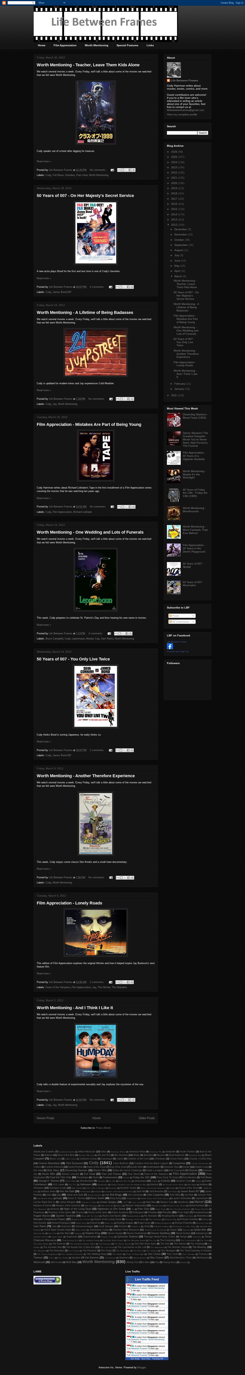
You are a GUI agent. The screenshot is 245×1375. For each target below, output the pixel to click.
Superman (71, 1236)
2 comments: (97, 750)
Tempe (183, 1236)
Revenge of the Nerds (135, 1219)
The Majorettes (157, 1247)
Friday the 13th (141, 1177)
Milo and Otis (107, 1206)
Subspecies (202, 1233)
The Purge (106, 1250)
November (181, 234)
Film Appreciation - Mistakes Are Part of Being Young (89, 424)
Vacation (76, 1257)
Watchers (124, 1257)
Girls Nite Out (125, 1181)
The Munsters (39, 1251)
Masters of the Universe (68, 1205)
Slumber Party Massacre (126, 1229)
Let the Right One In (44, 1202)
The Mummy (199, 1247)
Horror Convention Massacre (153, 1188)
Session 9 (135, 1226)
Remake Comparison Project (49, 1219)
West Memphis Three (181, 1257)
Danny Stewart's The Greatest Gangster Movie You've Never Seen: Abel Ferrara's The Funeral (195, 439)
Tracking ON (157, 1359)
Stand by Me (39, 1233)
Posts (175, 615)
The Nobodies (119, 987)
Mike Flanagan (91, 1206)
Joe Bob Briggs (113, 1194)
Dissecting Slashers (76, 1170)
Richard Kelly (170, 1219)
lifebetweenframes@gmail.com (185, 110)
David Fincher (75, 1167)
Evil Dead (89, 1173)
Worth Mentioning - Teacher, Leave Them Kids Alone (88, 64)
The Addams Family (90, 1240)
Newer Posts (45, 1118)
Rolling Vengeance (163, 1223)
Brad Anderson (177, 1155)
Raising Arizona (134, 1216)
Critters (37, 1167)
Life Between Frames (184, 80)
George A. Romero (49, 1180)
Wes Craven (157, 1257)
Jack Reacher (156, 1191)
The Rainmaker (123, 1251)
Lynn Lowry (137, 1202)
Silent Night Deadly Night (57, 1229)
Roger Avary (144, 1223)
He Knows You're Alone (173, 1185)
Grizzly (198, 1181)
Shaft (146, 1226)
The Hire (165, 1243)
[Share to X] (126, 170)
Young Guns (169, 1262)
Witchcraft (39, 1262)
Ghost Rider (70, 1181)
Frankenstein (110, 1177)
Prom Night (183, 1212)
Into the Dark (67, 1191)
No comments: (98, 170)
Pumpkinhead (200, 1212)
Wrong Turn (133, 1262)
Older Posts (147, 1118)
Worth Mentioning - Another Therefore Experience (86, 775)
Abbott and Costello (43, 1151)
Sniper (173, 1229)
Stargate (78, 1233)
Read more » (44, 161)
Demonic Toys (171, 1167)
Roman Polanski (183, 1223)
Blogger (141, 1367)
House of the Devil (188, 1188)
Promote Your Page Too (178, 651)
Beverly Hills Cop (86, 1155)
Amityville (171, 1151)
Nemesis (55, 1209)
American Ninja (137, 1151)
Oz (132, 1209)
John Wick (175, 1195)
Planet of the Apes (97, 1212)
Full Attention (189, 1177)
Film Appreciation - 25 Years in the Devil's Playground (194, 548)
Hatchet (154, 1184)
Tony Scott (172, 1254)
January (179, 388)
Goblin (154, 1181)
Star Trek (52, 1233)
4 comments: (96, 633)
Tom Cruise (154, 1254)
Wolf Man (71, 1262)
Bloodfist (148, 1155)
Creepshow (179, 1163)
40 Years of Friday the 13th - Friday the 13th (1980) (195, 493)
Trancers (203, 1254)
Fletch (95, 1177)
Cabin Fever (70, 1159)
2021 (174, 177)
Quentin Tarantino (66, 1215)
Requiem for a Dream (81, 1219)
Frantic (126, 1177)
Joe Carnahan (135, 1195)
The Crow (204, 1240)
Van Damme (92, 1257)
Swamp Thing (107, 1237)
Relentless (202, 1216)
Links (150, 45)
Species (186, 1230)
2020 (174, 183)
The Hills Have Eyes (145, 1243)
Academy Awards (66, 1152)
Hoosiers (113, 1188)
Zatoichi (183, 1262)
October (179, 239)
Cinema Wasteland (49, 1163)
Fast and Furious (111, 1173)
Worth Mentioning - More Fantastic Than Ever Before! (195, 530)
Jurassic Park (205, 1195)
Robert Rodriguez (61, 1223)
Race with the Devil (90, 1216)
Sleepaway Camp (99, 1229)
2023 (174, 167)
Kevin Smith (97, 1198)
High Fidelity (77, 1188)
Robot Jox (108, 1223)
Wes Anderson (139, 1258)
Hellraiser (38, 1188)
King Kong (115, 1198)
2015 (174, 209)
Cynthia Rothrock (54, 1167)
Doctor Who (100, 1170)
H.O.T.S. (72, 1185)
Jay (54, 404)
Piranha (80, 1212)
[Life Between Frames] (170, 648)
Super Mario (56, 1237)
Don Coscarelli (177, 1170)
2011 (174, 395)
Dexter (186, 1167)
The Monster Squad (177, 1247)
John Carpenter (155, 1194)
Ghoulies (70, 175)
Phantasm (38, 1212)
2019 (174, 188)
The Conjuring (167, 1240)
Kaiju (59, 1198)
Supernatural (90, 1236)
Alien (103, 1151)
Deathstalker (153, 1167)
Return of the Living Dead (107, 1219)
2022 (174, 172)
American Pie (156, 1152)
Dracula (193, 1170)
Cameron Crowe (88, 1158)
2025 (174, 156)
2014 (174, 214)
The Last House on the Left (132, 1247)
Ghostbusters (86, 1181)
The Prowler (73, 1251)
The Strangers (168, 1250)
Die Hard (38, 1170)
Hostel (172, 1188)
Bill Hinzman (121, 1155)
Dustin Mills (48, 1173)
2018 (174, 193)
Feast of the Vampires (58, 987)
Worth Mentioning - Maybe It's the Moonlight (194, 474)
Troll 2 (51, 1258)
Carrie (120, 1158)
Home (41, 45)
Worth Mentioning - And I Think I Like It (75, 1007)
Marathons (183, 1202)
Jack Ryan (172, 1191)
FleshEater (82, 1177)
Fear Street (134, 1174)
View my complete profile (182, 114)
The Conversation (188, 1240)
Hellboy (204, 1184)
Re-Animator (150, 1216)
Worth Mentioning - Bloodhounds (194, 509)
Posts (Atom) (103, 1127)
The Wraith (117, 1254)
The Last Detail (107, 1247)
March (178, 276)
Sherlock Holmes (161, 1226)
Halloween (85, 1184)
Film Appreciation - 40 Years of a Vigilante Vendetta (194, 456)
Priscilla (167, 1212)
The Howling (197, 1243)
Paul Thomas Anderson (180, 1209)
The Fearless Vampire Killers (82, 1244)
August (179, 250)
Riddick (205, 1219)
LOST (125, 1202)
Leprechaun (78, 638)
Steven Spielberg (160, 1233)
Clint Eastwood (74, 1163)
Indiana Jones (48, 1191)
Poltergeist (138, 1212)
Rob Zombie (39, 1223)
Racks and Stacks (111, 1216)
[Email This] (119, 170)
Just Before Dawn (45, 1198)
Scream (123, 1226)
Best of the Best (66, 1155)
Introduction (85, 1191)
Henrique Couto (57, 1188)
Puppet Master (41, 1215)
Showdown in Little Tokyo (184, 1226)
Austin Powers (187, 1151)
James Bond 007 (62, 292)
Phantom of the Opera (59, 1212)
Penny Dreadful (201, 1209)
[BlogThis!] (123, 170)
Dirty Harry (53, 1170)
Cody (48, 175)
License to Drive (88, 1202)
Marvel (199, 1201)
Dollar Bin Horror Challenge (127, 1170)
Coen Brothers (120, 1163)
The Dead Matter (41, 1244)
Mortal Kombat (196, 1205)
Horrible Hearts (128, 1188)
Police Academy (120, 1212)
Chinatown (160, 1158)
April (177, 270)
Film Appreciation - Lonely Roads (69, 903)
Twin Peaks (63, 1258)
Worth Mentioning (96, 45)
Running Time (202, 1223)
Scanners (66, 1226)
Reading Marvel (170, 1216)
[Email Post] (112, 170)
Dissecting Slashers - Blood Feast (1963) (195, 416)
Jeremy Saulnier (94, 1195)
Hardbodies (102, 1185)
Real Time (145, 1359)
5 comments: (97, 286)
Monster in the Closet (176, 1206)
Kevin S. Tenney (76, 1198)
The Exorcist (58, 1243)
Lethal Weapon (68, 1202)
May (177, 265)
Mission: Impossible (136, 1205)
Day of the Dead (118, 1167)
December (181, 229)
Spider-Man (200, 1229)
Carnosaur (106, 1158)
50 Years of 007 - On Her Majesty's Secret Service (85, 195)
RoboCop (95, 1223)
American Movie (118, 1152)
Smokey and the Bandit (155, 1230)
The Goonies (105, 1244)
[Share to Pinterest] (134, 170)
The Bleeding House (136, 1240)
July (177, 255)
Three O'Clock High (135, 1254)
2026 (174, 151)
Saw (54, 1226)
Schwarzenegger (84, 1226)
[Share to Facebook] (130, 170)
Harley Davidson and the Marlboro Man (128, 1185)
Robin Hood (81, 1223)
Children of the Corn (138, 1158)
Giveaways (140, 1181)
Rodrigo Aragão (125, 1223)
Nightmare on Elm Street (111, 1208)
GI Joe (112, 1181)
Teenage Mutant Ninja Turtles (159, 1236)
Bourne (161, 1155)
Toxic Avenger (188, 1254)
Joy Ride (189, 1195)
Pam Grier (81, 175)
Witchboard (202, 1257)
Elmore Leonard (70, 1174)
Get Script (135, 1359)
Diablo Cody (201, 1167)
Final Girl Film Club (60, 1177)
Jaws (49, 1195)
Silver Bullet (80, 1230)
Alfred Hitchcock (86, 1151)
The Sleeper (151, 1251)
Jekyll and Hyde (75, 1195)
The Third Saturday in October (196, 1250)
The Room (138, 1251)
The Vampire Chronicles (72, 1254)
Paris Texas (160, 1209)
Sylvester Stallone (127, 1236)
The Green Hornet (122, 1244)
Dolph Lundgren (154, 1170)
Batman (49, 1155)
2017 (174, 198)
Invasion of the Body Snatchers (119, 1191)
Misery (119, 1206)
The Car (152, 1240)
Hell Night (192, 1185)
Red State (188, 1216)
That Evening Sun (70, 1240)
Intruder (97, 1191)
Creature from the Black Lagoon (151, 1163)
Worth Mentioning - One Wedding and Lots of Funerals (90, 532)
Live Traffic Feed (147, 1279)
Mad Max (151, 1202)
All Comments (180, 621)
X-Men (146, 1262)
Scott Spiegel (106, 1226)
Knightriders (132, 1198)
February (180, 383)
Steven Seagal (115, 1233)
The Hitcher (104, 987)
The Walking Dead (97, 1254)
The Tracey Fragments (47, 1254)
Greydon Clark (183, 1181)
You (157, 1262)
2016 (174, 203)
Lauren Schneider (181, 1198)
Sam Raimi (107, 638)
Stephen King (92, 1233)
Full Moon (58, 175)
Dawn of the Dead (96, 1167)
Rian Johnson (155, 1219)
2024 (174, 162)
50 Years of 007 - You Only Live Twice (73, 659)
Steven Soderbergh (137, 1233)
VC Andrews (110, 1258)
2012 (174, 224)
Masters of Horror (42, 1205)
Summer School (40, 1237)
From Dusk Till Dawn (168, 1177)
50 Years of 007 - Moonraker (193, 584)
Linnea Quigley (108, 1202)
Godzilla (165, 1180)
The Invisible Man (52, 1247)
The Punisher (90, 1250)
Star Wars (65, 1233)
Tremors (38, 1257)
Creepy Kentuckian (199, 1163)
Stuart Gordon (183, 1233)
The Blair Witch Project (113, 1240)
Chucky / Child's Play (200, 1158)
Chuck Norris (177, 1158)
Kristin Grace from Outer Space (155, 1198)
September (181, 244)
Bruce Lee (55, 1158)
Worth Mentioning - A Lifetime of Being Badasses (85, 312)
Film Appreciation (65, 45)
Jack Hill (140, 1191)
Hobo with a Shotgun (95, 1188)
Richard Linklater (82, 511)
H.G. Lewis (59, 1184)
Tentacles (197, 1237)
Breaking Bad (195, 1155)
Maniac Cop (92, 638)
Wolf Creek (56, 1262)
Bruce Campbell (54, 638)
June (177, 260)
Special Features (127, 45)
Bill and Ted (104, 1155)
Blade (136, 1155)
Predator (152, 1212)
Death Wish (137, 1167)
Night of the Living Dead (77, 1208)
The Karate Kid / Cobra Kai (80, 1247)
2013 (174, 219)
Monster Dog (157, 1206)
